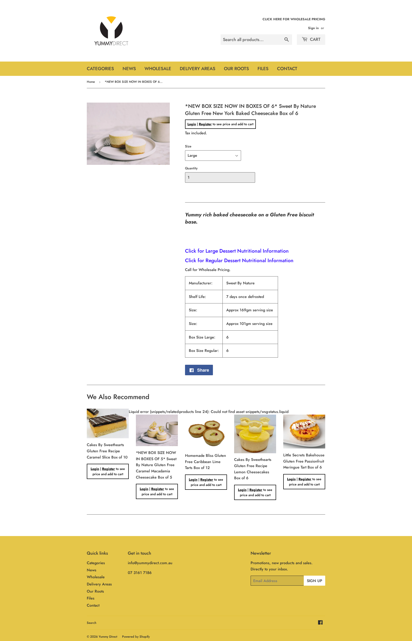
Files (263, 68)
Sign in (313, 28)
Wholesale (157, 68)
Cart (314, 39)
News (129, 68)
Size (188, 146)
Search (91, 622)
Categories (100, 68)
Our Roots (236, 68)
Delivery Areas (197, 68)
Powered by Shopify (136, 636)
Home (91, 81)
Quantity (191, 168)
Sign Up (314, 581)
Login (191, 124)
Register (205, 124)
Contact (287, 68)
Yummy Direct (108, 636)
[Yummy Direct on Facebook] (320, 623)
